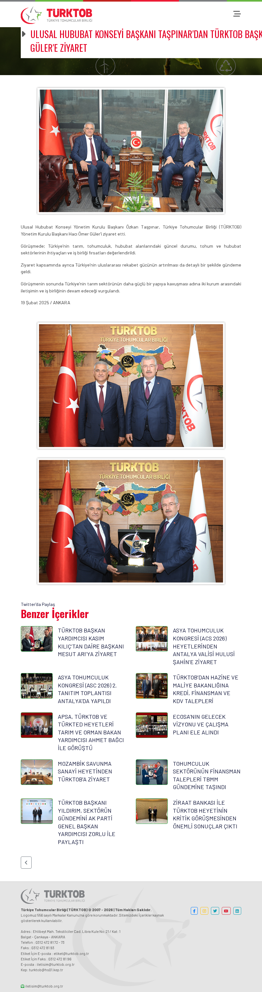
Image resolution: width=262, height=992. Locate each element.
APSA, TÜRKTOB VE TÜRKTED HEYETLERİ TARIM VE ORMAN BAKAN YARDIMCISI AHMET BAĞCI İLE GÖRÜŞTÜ (91, 732)
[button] (26, 862)
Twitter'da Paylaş (38, 604)
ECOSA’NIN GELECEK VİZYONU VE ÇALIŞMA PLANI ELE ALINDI (200, 724)
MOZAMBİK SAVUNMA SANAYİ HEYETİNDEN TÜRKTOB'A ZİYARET (85, 771)
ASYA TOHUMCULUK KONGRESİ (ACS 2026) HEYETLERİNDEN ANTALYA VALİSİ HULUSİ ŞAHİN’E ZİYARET (204, 646)
